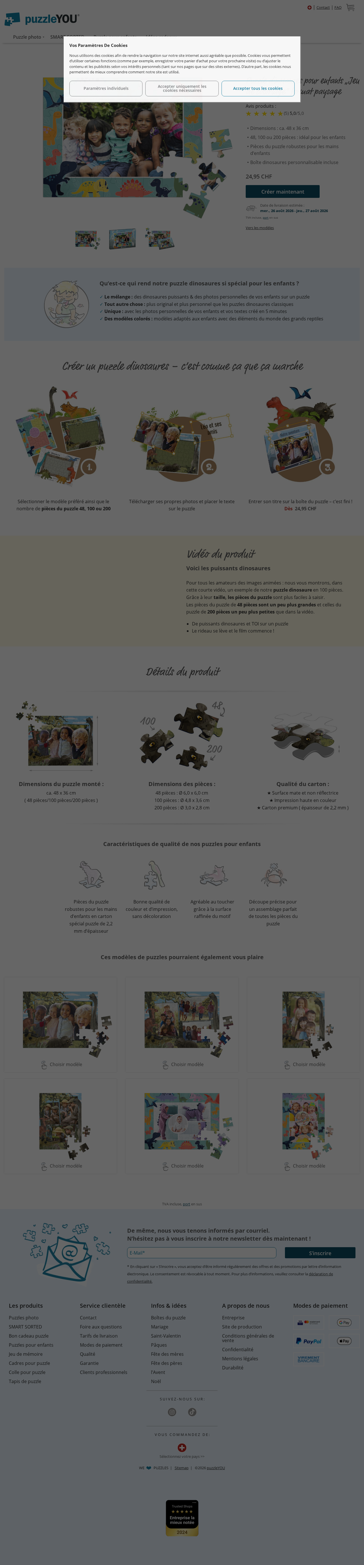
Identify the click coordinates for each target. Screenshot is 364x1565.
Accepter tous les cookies (258, 88)
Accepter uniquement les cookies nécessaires (182, 88)
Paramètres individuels (106, 88)
